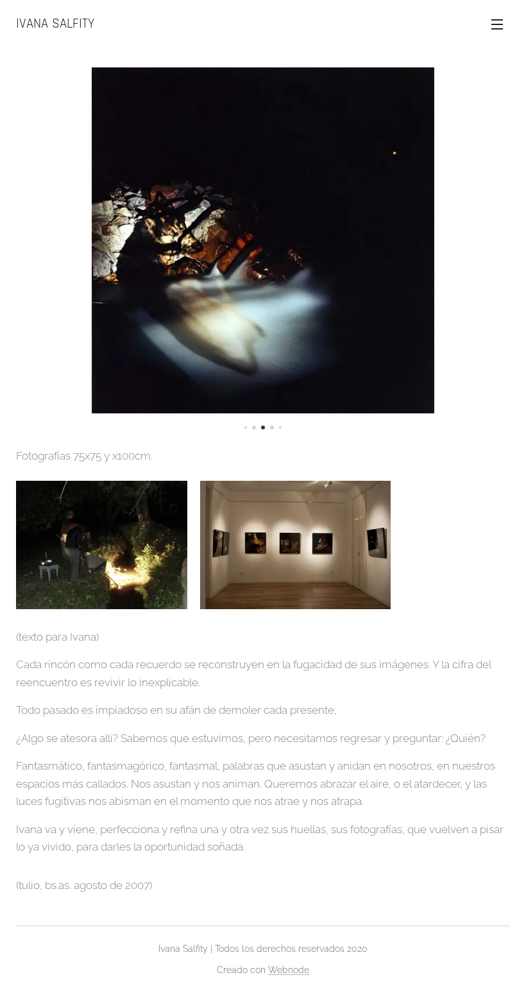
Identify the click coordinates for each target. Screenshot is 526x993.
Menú (497, 24)
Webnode (288, 970)
